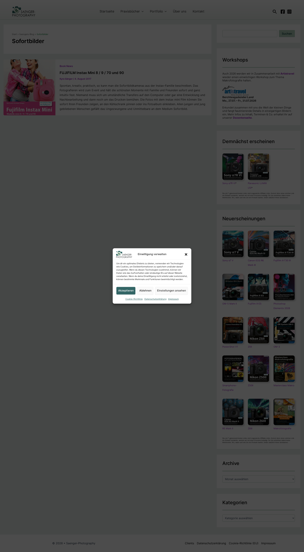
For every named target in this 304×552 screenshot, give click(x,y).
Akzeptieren (126, 290)
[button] (186, 254)
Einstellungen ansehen (171, 290)
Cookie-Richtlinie (134, 299)
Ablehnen (145, 290)
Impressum (173, 299)
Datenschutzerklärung (155, 299)
